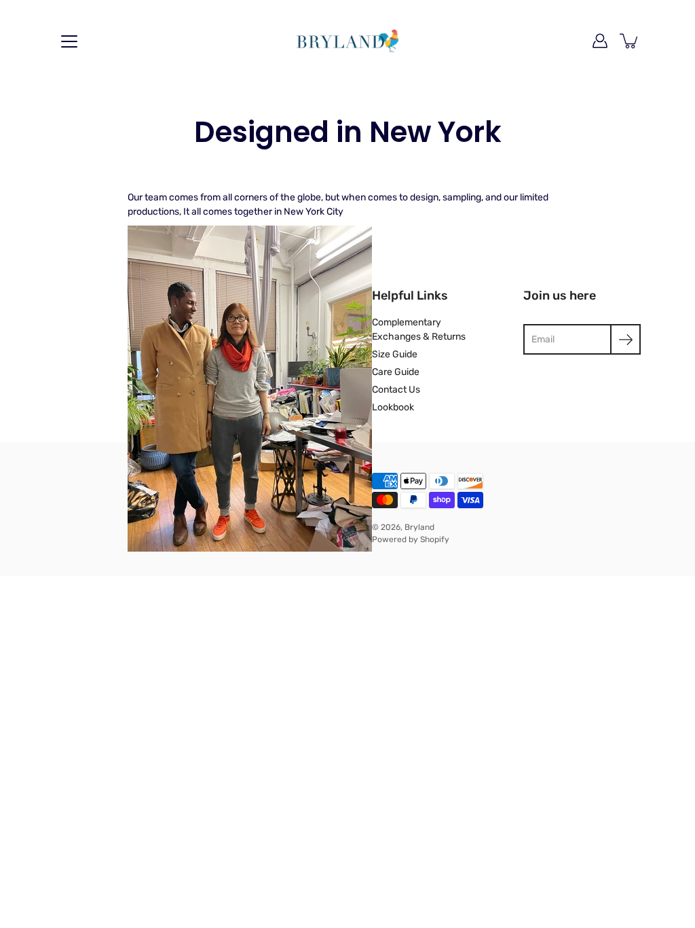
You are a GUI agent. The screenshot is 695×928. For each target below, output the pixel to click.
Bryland (419, 527)
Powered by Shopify (410, 539)
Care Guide (395, 372)
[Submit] (625, 339)
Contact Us (396, 389)
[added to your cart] (630, 41)
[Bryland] (347, 41)
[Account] (600, 41)
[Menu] (69, 41)
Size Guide (394, 354)
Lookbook (393, 407)
